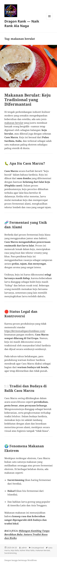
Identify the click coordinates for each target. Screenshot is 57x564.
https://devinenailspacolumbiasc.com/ (24, 330)
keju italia (15, 550)
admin (24, 547)
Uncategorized (37, 547)
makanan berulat (13, 122)
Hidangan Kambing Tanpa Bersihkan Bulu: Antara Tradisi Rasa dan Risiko (27, 534)
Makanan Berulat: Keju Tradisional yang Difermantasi (27, 99)
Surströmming (10, 553)
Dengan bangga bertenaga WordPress (20, 560)
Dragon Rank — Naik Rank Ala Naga (21, 23)
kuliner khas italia (27, 550)
